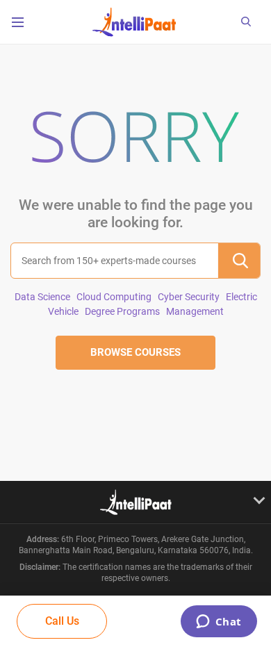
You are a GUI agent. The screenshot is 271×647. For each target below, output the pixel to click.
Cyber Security (189, 296)
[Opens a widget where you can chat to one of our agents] (218, 622)
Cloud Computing (113, 296)
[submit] (239, 260)
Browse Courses (135, 352)
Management (195, 311)
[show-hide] (135, 502)
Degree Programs (122, 311)
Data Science (42, 296)
